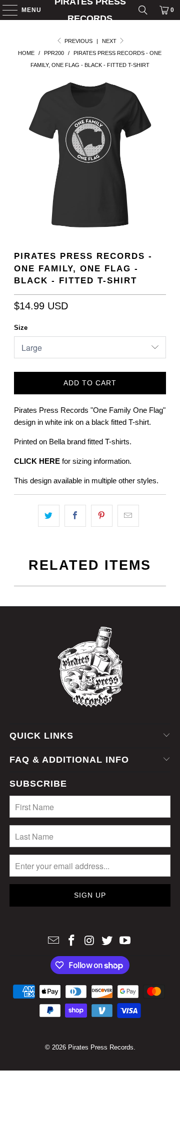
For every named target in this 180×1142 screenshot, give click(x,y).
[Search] (143, 10)
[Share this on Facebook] (75, 516)
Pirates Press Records (90, 10)
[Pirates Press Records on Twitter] (107, 941)
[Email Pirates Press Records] (54, 941)
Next (110, 41)
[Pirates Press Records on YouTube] (125, 941)
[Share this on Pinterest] (101, 516)
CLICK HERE (37, 461)
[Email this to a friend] (128, 516)
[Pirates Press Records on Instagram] (89, 941)
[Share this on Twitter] (49, 516)
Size (21, 327)
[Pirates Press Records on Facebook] (71, 941)
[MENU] (5, 10)
